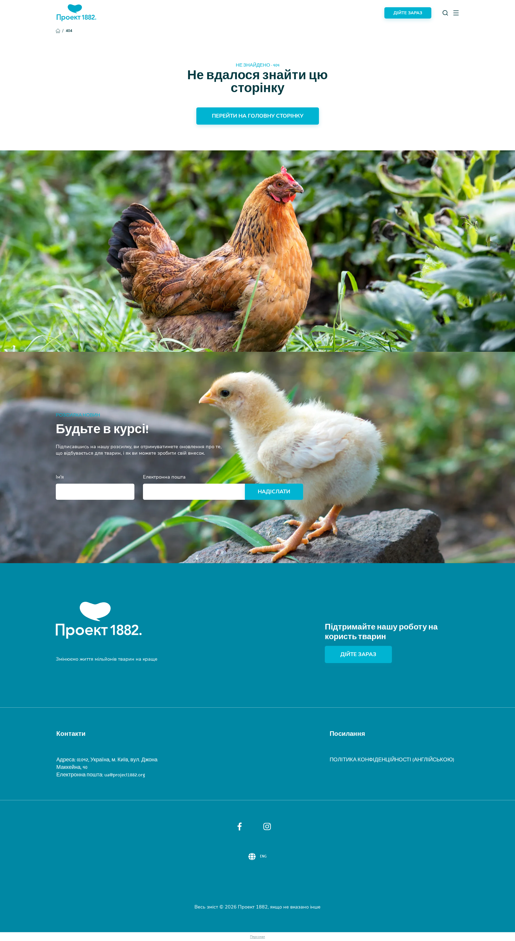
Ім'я (60, 477)
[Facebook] (239, 826)
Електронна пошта (164, 477)
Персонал (257, 937)
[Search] (445, 13)
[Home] (76, 12)
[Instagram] (267, 826)
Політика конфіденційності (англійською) (392, 760)
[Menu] (456, 13)
